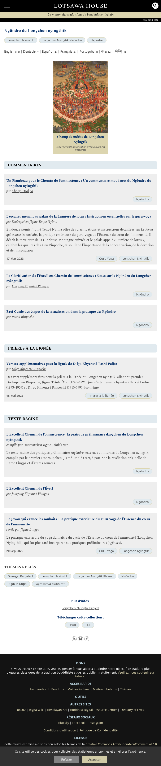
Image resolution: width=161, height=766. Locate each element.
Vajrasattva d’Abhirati (50, 584)
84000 (21, 710)
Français (66, 51)
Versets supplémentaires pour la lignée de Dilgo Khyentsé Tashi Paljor (61, 364)
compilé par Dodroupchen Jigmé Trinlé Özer (37, 445)
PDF (88, 625)
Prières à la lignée (101, 396)
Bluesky (63, 723)
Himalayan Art (57, 710)
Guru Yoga (106, 259)
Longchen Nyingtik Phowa (95, 576)
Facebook (78, 723)
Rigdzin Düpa (17, 584)
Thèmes (125, 689)
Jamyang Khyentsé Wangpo (30, 286)
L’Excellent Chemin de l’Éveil (29, 488)
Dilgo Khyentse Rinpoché (29, 369)
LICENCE (80, 738)
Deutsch (29, 51)
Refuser (66, 759)
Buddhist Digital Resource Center (93, 710)
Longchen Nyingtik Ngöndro (62, 40)
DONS (80, 663)
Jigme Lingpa (30, 529)
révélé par (13, 529)
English (9, 51)
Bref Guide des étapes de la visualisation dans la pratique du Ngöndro (61, 311)
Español (47, 51)
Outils (80, 697)
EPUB (72, 625)
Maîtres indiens (79, 689)
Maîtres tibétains (105, 689)
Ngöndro (97, 40)
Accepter (94, 759)
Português (86, 51)
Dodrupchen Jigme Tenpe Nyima (34, 221)
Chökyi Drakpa (22, 191)
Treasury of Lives (132, 710)
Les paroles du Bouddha (47, 689)
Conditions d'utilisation (60, 730)
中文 (104, 51)
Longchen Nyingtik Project (80, 608)
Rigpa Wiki (36, 710)
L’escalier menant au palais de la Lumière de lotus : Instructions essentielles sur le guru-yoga (78, 216)
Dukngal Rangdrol (20, 576)
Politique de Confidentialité (98, 730)
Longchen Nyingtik (21, 40)
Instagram (96, 723)
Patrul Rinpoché (23, 317)
